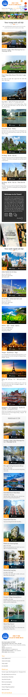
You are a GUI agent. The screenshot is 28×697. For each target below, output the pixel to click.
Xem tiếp (19, 218)
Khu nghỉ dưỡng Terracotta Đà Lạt (9, 674)
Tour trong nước (22, 6)
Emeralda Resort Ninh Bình (7, 677)
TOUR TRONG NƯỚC (6, 658)
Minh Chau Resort (5, 689)
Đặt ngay (13, 46)
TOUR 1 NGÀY (4, 663)
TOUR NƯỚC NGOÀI (6, 661)
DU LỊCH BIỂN (5, 666)
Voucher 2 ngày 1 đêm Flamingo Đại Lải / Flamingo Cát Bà (14, 672)
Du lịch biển (22, 10)
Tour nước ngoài (22, 7)
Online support (13, 9)
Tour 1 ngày (22, 9)
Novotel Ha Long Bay (6, 684)
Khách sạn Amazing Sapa (7, 682)
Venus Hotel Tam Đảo (6, 679)
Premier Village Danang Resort (8, 687)
